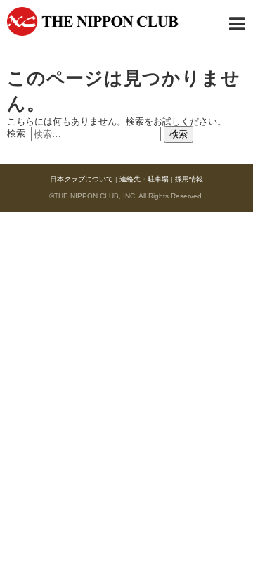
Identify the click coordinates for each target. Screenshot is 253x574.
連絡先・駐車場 (144, 179)
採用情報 (189, 179)
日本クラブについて (81, 179)
